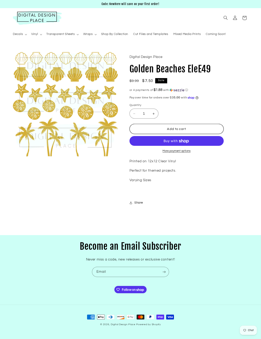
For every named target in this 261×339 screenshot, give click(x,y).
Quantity (135, 105)
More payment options (177, 151)
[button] (19, 34)
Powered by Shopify (148, 324)
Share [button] (138, 202)
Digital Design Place (123, 324)
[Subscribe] (164, 272)
